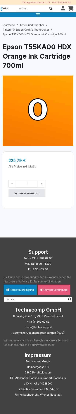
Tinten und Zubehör (32, 25)
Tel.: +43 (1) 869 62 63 (58, 2)
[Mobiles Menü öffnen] (38, 14)
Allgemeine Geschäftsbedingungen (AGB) (38, 332)
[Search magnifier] (50, 8)
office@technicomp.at (33, 2)
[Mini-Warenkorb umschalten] (70, 8)
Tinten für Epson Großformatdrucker (26, 29)
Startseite (9, 25)
